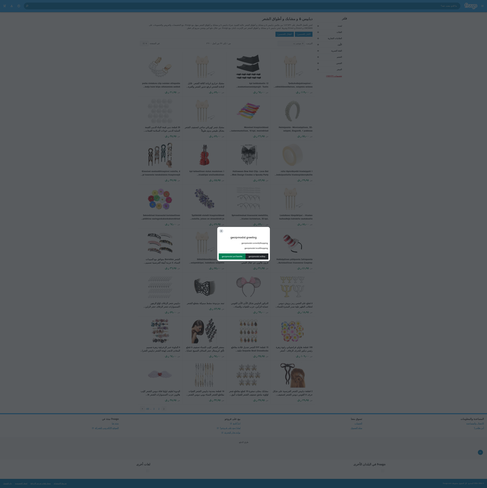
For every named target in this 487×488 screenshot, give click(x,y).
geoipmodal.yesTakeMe (232, 256)
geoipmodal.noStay (257, 256)
